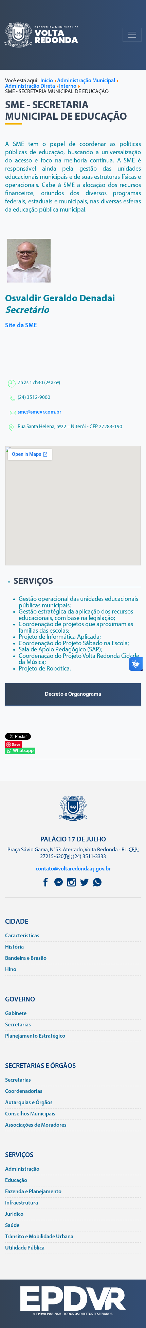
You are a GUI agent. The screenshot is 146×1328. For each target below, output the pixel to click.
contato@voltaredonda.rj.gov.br (73, 869)
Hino (10, 969)
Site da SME (21, 325)
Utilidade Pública (24, 1248)
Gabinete (15, 1013)
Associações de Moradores (36, 1125)
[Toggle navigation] (132, 35)
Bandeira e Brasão (26, 958)
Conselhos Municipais (30, 1114)
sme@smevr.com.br (39, 412)
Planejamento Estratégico (35, 1036)
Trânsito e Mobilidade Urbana (39, 1237)
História (14, 947)
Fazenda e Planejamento (33, 1192)
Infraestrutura (21, 1203)
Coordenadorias (23, 1091)
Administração (22, 1169)
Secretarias (18, 1025)
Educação (16, 1180)
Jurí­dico (14, 1214)
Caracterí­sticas (22, 936)
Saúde (12, 1225)
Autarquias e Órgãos (29, 1103)
